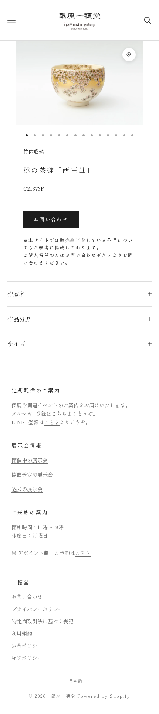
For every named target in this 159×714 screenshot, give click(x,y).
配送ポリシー (27, 658)
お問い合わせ (51, 219)
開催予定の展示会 (32, 474)
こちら (59, 413)
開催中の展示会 (29, 460)
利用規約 (21, 633)
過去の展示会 (27, 489)
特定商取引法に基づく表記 (42, 621)
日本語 (76, 680)
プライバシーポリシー (37, 609)
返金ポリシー (27, 645)
